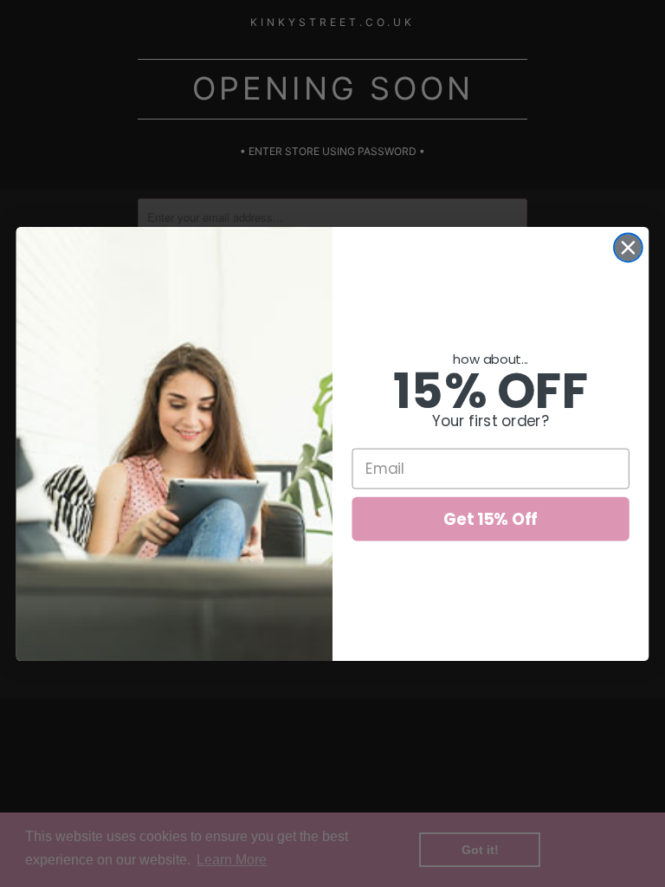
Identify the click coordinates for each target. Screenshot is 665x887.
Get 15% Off (490, 518)
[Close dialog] (628, 247)
